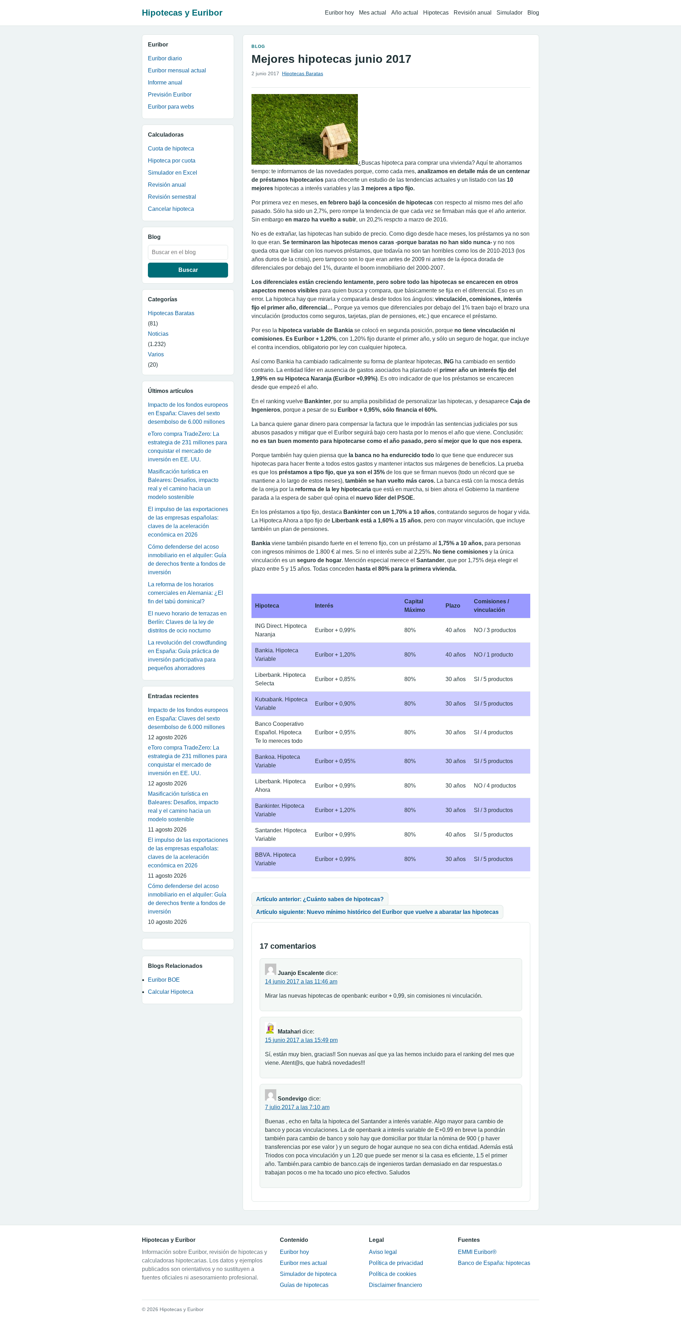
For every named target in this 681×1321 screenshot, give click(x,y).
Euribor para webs (171, 107)
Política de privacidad (396, 1263)
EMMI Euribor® (477, 1252)
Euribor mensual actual (177, 70)
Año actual (404, 13)
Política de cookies (392, 1274)
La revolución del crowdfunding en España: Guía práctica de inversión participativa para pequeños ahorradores (187, 655)
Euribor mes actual (303, 1263)
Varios (156, 354)
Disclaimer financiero (395, 1285)
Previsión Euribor (170, 95)
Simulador (509, 13)
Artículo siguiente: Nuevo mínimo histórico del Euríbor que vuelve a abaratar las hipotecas (377, 912)
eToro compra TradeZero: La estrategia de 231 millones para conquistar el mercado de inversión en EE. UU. (187, 446)
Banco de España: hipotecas (494, 1263)
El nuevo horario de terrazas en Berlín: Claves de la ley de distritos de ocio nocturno (187, 622)
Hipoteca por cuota (171, 161)
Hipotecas (436, 13)
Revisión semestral (172, 197)
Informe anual (165, 83)
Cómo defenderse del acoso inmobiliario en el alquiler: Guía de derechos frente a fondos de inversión (187, 559)
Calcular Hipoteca (170, 992)
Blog (533, 13)
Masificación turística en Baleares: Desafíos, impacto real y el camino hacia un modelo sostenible (183, 484)
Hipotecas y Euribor (182, 12)
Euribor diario (165, 58)
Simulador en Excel (172, 173)
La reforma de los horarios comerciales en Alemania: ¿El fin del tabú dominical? (185, 592)
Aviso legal (383, 1252)
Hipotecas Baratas (171, 313)
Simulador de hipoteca (308, 1274)
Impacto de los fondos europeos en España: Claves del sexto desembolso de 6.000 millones (188, 413)
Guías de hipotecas (304, 1285)
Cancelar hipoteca (171, 209)
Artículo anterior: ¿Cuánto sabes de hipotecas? (320, 899)
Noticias (158, 334)
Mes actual (372, 13)
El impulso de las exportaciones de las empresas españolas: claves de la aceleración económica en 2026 (188, 522)
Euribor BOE (164, 980)
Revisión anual (473, 13)
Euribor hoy (339, 13)
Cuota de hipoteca (171, 149)
